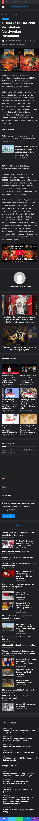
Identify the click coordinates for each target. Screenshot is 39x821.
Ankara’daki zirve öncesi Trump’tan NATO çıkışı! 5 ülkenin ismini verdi (18, 534)
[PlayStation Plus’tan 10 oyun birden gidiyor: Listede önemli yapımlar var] (28, 369)
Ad (3, 479)
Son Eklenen (19, 526)
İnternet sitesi (6, 495)
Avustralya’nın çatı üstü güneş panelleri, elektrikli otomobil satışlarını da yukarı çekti (28, 404)
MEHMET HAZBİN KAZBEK (19, 286)
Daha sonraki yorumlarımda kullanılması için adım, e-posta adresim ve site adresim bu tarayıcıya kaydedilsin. (18, 506)
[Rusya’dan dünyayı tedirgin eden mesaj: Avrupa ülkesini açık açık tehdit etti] (8, 627)
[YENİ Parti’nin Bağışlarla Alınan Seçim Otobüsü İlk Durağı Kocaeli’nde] (8, 544)
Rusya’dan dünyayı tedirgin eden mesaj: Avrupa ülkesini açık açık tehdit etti (25, 627)
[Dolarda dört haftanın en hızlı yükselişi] (8, 707)
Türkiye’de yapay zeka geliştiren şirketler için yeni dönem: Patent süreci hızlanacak (18, 652)
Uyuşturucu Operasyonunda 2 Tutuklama (18, 557)
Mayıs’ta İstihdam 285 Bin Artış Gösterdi (18, 690)
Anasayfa (7, 14)
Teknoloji (14, 14)
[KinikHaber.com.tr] (19, 6)
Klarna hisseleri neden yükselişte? (17, 2)
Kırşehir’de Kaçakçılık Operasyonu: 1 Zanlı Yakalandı (24, 672)
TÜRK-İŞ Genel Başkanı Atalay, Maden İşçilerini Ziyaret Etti (17, 697)
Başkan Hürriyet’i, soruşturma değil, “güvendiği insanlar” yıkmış (24, 606)
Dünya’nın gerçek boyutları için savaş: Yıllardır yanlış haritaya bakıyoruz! (28, 429)
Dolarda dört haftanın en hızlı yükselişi (26, 705)
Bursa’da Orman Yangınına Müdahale (24, 681)
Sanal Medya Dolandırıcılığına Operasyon (22, 594)
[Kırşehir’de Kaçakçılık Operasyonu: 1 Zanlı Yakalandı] (8, 673)
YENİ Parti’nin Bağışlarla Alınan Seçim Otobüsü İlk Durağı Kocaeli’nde (25, 543)
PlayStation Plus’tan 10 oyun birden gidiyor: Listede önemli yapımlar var (28, 379)
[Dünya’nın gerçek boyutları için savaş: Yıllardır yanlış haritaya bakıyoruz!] (28, 419)
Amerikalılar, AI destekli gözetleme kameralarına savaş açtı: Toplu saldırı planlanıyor (10, 404)
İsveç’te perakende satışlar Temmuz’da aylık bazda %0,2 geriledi (18, 585)
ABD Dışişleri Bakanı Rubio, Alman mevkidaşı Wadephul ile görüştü (26, 661)
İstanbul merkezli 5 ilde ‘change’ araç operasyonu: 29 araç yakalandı (25, 575)
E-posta (5, 487)
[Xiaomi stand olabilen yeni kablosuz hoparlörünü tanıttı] (10, 419)
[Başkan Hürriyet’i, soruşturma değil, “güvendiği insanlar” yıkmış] (8, 606)
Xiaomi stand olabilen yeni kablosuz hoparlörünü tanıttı (9, 429)
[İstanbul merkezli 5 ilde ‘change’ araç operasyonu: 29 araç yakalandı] (8, 573)
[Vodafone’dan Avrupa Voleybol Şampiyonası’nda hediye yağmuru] (10, 369)
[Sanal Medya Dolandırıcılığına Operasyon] (8, 595)
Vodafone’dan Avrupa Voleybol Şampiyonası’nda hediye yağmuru (9, 379)
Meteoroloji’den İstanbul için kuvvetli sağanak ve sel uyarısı (17, 617)
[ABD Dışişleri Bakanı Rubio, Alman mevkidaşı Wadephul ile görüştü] (8, 662)
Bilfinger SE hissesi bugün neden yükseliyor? (19, 645)
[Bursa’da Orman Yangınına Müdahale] (8, 683)
